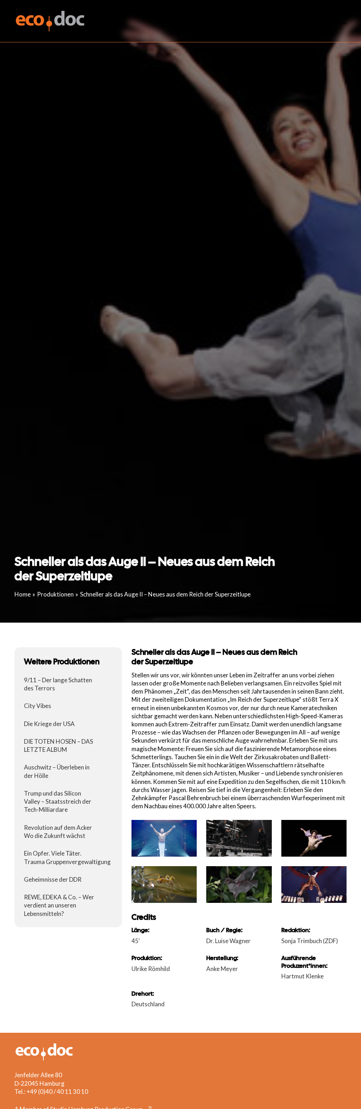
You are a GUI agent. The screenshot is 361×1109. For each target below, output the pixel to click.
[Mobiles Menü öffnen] (338, 21)
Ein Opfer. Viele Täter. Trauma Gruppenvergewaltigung (67, 857)
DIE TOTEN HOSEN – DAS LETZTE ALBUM (58, 745)
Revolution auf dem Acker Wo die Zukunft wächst (58, 831)
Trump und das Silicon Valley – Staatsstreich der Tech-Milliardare (57, 801)
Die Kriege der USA (49, 723)
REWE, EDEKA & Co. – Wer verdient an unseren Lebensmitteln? (59, 905)
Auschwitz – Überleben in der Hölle (57, 771)
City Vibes (37, 705)
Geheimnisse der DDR (52, 879)
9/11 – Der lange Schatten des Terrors (58, 684)
